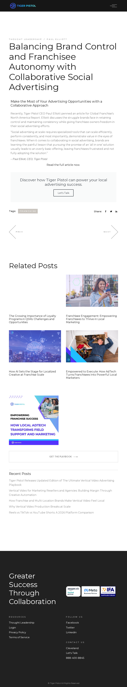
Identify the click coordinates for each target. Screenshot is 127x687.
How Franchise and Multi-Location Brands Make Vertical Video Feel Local (57, 500)
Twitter (70, 627)
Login (12, 627)
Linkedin (71, 632)
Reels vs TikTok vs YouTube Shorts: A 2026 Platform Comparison (51, 512)
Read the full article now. (63, 164)
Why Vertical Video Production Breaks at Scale (40, 506)
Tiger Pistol (55, 683)
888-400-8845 (75, 657)
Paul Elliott (57, 39)
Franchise (28, 211)
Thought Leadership (25, 39)
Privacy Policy (17, 632)
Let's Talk (63, 192)
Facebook (72, 622)
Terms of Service (19, 637)
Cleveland (72, 648)
